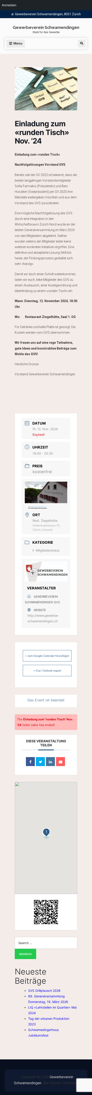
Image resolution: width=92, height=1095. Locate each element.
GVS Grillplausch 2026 (44, 990)
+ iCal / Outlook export (47, 670)
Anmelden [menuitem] (9, 5)
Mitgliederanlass (47, 550)
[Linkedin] (50, 761)
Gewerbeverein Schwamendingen (46, 27)
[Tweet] (40, 761)
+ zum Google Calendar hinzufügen (47, 655)
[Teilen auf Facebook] (30, 761)
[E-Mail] (60, 761)
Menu (17, 43)
